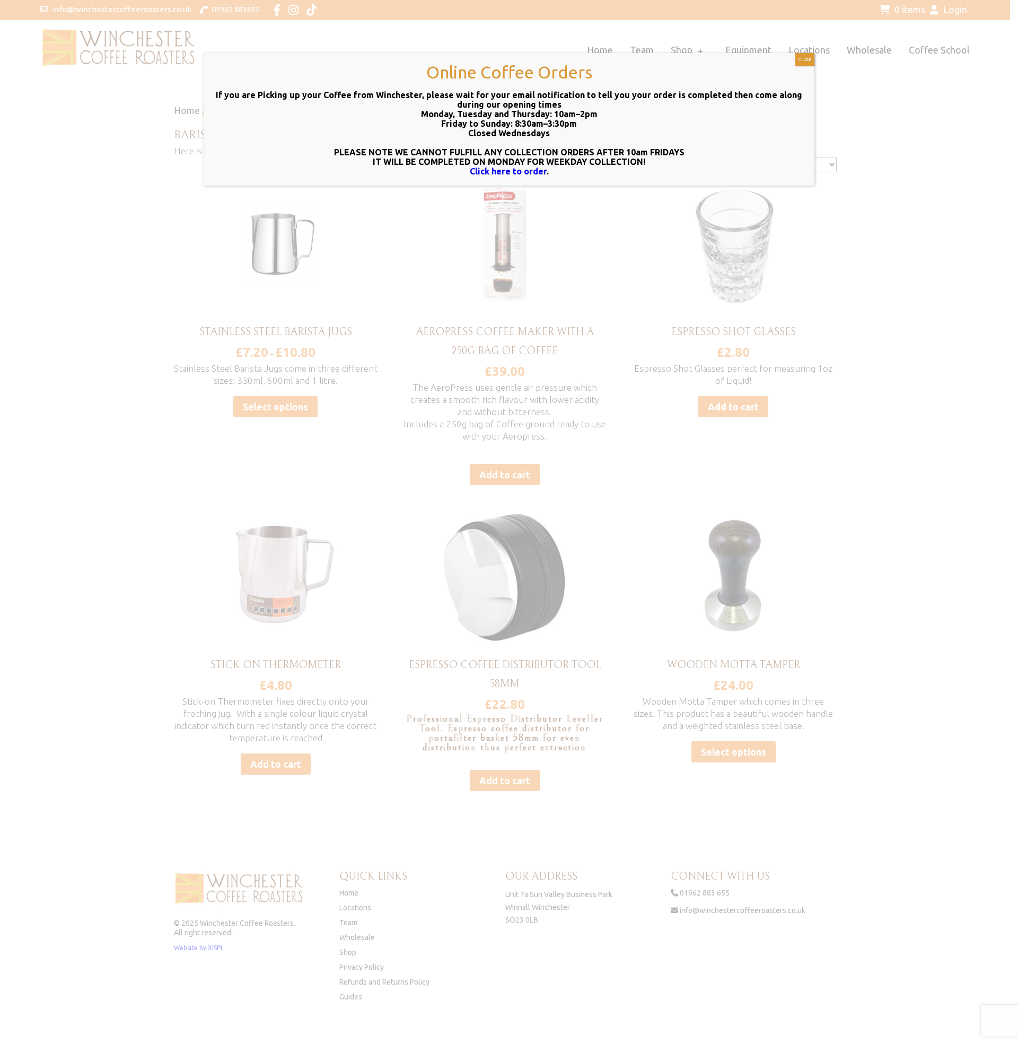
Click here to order (508, 171)
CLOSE (804, 59)
